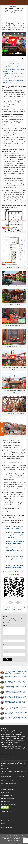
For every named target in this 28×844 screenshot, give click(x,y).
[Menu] (2, 2)
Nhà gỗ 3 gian (4, 815)
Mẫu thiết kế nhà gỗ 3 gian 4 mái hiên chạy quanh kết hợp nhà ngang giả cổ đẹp (16, 672)
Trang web (6, 651)
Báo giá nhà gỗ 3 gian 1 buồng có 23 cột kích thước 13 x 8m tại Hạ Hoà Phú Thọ (15, 718)
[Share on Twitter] (12, 602)
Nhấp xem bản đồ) (19, 776)
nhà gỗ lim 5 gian (19, 609)
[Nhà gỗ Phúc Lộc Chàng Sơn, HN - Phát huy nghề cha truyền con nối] (14, 2)
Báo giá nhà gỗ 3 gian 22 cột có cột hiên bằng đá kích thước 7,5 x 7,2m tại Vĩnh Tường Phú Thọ (15, 703)
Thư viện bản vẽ (5, 820)
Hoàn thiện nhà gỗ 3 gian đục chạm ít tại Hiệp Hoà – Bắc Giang (15, 687)
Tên (4, 638)
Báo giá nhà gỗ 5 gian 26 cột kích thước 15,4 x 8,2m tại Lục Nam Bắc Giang (15, 677)
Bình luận (6, 625)
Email (5, 645)
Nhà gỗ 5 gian (4, 818)
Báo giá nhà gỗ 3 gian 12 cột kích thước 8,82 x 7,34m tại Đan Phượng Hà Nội (15, 697)
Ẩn (18, 63)
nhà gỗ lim (13, 609)
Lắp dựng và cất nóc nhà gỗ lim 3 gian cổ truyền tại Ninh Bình (15, 708)
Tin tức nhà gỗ (14, 6)
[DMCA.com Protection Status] (5, 807)
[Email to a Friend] (15, 602)
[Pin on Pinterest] (18, 602)
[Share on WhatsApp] (7, 602)
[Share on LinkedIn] (20, 602)
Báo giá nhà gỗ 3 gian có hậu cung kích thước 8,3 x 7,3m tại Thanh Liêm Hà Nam (15, 682)
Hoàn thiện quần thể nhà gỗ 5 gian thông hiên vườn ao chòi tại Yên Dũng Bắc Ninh (15, 692)
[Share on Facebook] (10, 602)
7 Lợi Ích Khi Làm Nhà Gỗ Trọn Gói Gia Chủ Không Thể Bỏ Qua (16, 713)
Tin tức (3, 823)
